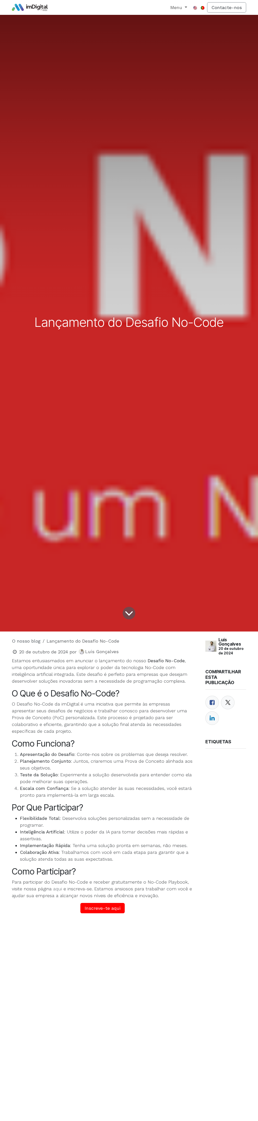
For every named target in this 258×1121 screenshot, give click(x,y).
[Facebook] (212, 702)
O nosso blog (26, 641)
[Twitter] (228, 702)
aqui (57, 888)
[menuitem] (178, 7)
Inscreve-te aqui (102, 908)
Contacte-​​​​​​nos (226, 7)
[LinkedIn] (212, 718)
